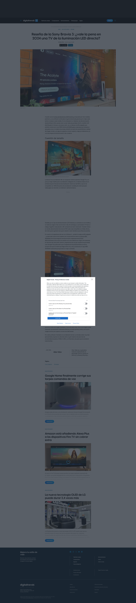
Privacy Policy (76, 323)
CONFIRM (57, 318)
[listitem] (68, 300)
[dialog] (68, 301)
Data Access (68, 323)
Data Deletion (60, 323)
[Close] (92, 279)
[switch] (85, 304)
